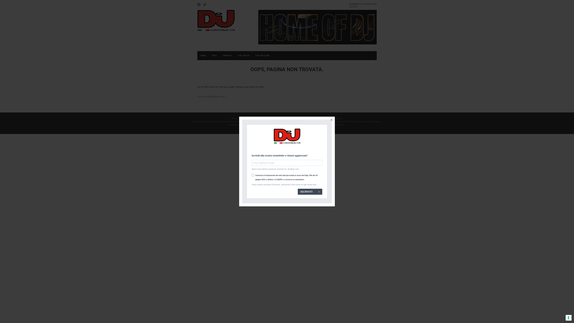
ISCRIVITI (306, 192)
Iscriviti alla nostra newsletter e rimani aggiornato (279, 155)
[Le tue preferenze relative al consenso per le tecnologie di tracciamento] (569, 318)
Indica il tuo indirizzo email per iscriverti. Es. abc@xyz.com (275, 169)
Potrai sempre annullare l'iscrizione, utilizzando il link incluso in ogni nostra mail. (284, 185)
